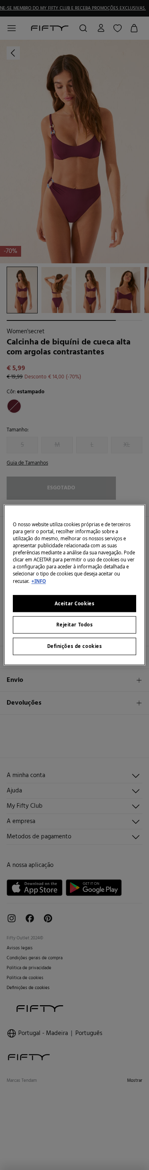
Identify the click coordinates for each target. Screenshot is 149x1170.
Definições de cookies (74, 646)
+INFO (38, 581)
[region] (74, 584)
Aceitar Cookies (75, 603)
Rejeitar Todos (74, 625)
